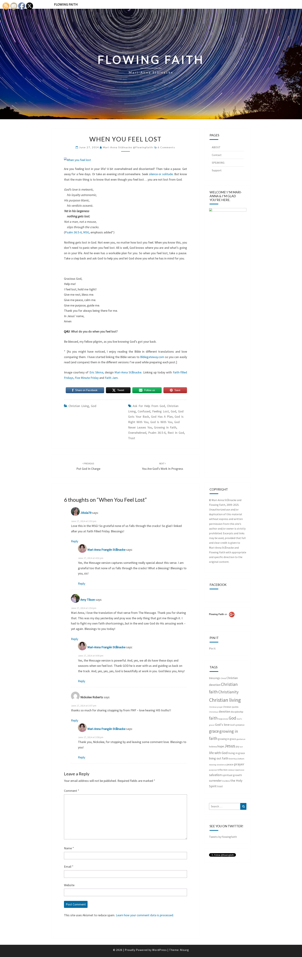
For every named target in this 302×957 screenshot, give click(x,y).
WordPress (159, 950)
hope (220, 746)
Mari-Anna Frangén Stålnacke (106, 550)
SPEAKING (218, 162)
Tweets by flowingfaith (223, 836)
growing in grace (227, 739)
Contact (217, 155)
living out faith (218, 758)
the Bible (226, 781)
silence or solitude (161, 174)
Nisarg (184, 950)
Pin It (212, 648)
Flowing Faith (66, 4)
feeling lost (160, 411)
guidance (240, 739)
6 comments (166, 147)
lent (241, 747)
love (231, 758)
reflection (222, 769)
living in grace (236, 753)
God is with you (161, 422)
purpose (213, 770)
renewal (231, 770)
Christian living (79, 406)
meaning (212, 764)
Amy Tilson (87, 600)
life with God (218, 753)
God (93, 406)
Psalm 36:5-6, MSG (77, 232)
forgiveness (223, 718)
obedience (221, 764)
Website (69, 885)
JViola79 (85, 513)
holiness (213, 746)
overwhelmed (137, 433)
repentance (239, 770)
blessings (214, 678)
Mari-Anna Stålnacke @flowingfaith (128, 147)
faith (213, 718)
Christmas (213, 711)
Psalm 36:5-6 (157, 433)
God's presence (237, 724)
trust (131, 438)
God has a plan (162, 417)
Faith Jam (111, 378)
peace (230, 764)
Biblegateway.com (152, 357)
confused (144, 411)
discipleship (237, 711)
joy (237, 746)
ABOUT (216, 147)
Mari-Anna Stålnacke (127, 372)
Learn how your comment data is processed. (145, 915)
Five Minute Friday (87, 378)
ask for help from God (149, 406)
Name (69, 848)
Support (217, 170)
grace (214, 731)
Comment (71, 791)
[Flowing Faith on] (222, 619)
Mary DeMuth (238, 759)
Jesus (229, 746)
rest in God (176, 433)
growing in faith (165, 427)
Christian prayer (215, 707)
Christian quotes (230, 706)
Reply (74, 541)
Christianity (228, 692)
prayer (239, 764)
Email (68, 867)
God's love (222, 725)
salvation (215, 775)
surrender (215, 781)
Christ (223, 678)
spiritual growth (232, 775)
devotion (224, 711)
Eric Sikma (96, 372)
